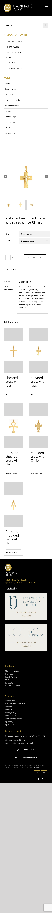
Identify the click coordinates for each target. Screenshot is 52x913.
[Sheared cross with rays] (13, 351)
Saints (7, 128)
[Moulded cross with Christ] (38, 426)
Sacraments (10, 122)
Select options (12, 395)
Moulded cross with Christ (38, 457)
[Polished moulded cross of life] (13, 504)
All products (10, 133)
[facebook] (37, 773)
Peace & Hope (10, 117)
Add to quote (34, 257)
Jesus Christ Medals (13, 100)
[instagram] (44, 773)
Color (8, 234)
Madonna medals (12, 105)
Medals (8, 111)
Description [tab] (8, 281)
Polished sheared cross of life (12, 458)
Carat (8, 241)
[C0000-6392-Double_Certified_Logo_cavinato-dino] (26, 594)
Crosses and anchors (13, 89)
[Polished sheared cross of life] (13, 426)
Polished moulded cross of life (12, 537)
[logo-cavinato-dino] (18, 4)
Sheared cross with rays (13, 381)
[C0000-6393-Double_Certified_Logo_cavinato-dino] (26, 624)
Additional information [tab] (8, 288)
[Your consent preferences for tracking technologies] (12, 910)
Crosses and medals (13, 94)
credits (36, 768)
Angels (8, 83)
